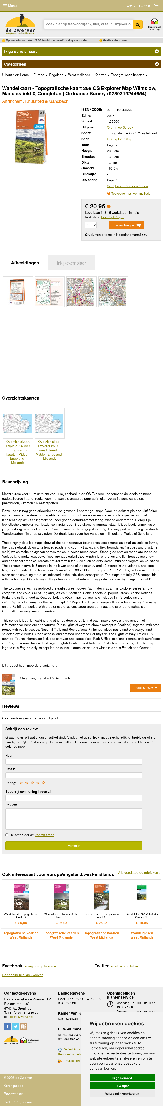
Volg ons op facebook (41, 966)
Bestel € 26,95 (143, 687)
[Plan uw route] (23, 1026)
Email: (10, 769)
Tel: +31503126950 (135, 6)
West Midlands (79, 74)
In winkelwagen (123, 225)
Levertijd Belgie (112, 216)
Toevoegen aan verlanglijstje (130, 193)
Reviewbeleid (14, 1093)
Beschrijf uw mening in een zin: (29, 791)
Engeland (56, 74)
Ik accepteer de (32, 834)
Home (24, 74)
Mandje (156, 5)
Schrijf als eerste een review (127, 185)
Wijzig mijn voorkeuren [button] (122, 1093)
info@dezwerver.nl (20, 1017)
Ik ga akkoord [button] (122, 1078)
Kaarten (100, 74)
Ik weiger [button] (122, 1086)
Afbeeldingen (25, 262)
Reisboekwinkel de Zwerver (22, 974)
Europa (39, 74)
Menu (12, 5)
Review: (11, 805)
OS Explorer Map (119, 138)
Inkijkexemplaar (71, 262)
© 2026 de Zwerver (18, 1077)
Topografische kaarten (128, 74)
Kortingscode (13, 1085)
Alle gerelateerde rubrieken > (139, 872)
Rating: (10, 783)
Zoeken (138, 24)
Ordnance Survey (120, 127)
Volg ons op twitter (126, 966)
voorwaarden (44, 834)
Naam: (10, 755)
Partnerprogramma (18, 1101)
